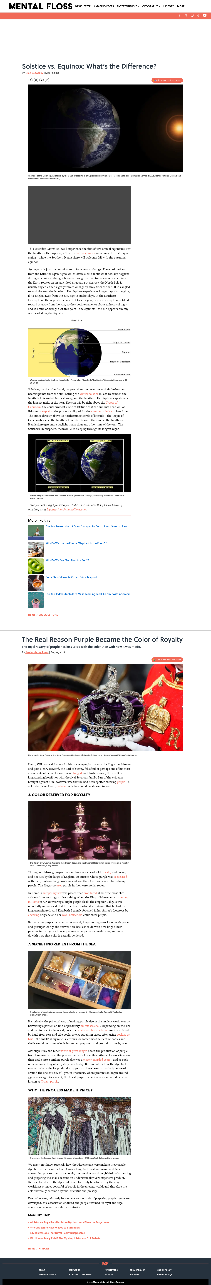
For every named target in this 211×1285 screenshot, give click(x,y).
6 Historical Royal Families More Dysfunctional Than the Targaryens (69, 1222)
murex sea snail (90, 1026)
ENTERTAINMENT (127, 6)
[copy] (47, 80)
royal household (72, 915)
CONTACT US (74, 1270)
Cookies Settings (164, 1274)
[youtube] (205, 15)
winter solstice (89, 394)
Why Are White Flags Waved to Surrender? (55, 1227)
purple (121, 782)
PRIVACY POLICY (137, 1270)
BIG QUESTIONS (48, 615)
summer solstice (101, 411)
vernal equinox (86, 253)
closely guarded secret (97, 1059)
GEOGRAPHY (150, 6)
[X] (186, 15)
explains (47, 411)
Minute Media (99, 1282)
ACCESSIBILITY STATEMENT (80, 1274)
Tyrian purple (49, 1081)
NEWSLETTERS (111, 1270)
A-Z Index (134, 1274)
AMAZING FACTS (104, 6)
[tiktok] (198, 15)
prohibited (90, 893)
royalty (106, 872)
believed (62, 786)
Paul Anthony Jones (37, 652)
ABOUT (42, 1270)
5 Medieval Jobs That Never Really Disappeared (57, 1233)
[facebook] (180, 15)
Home (31, 615)
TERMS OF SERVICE (47, 1274)
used (59, 885)
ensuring (33, 915)
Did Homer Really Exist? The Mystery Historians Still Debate (65, 1238)
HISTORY (168, 6)
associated (120, 877)
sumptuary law (52, 893)
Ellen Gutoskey (34, 73)
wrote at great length (74, 1051)
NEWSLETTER (83, 6)
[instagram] (192, 15)
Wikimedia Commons (112, 380)
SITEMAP (109, 1274)
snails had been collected (93, 1030)
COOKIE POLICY (164, 1270)
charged (77, 773)
